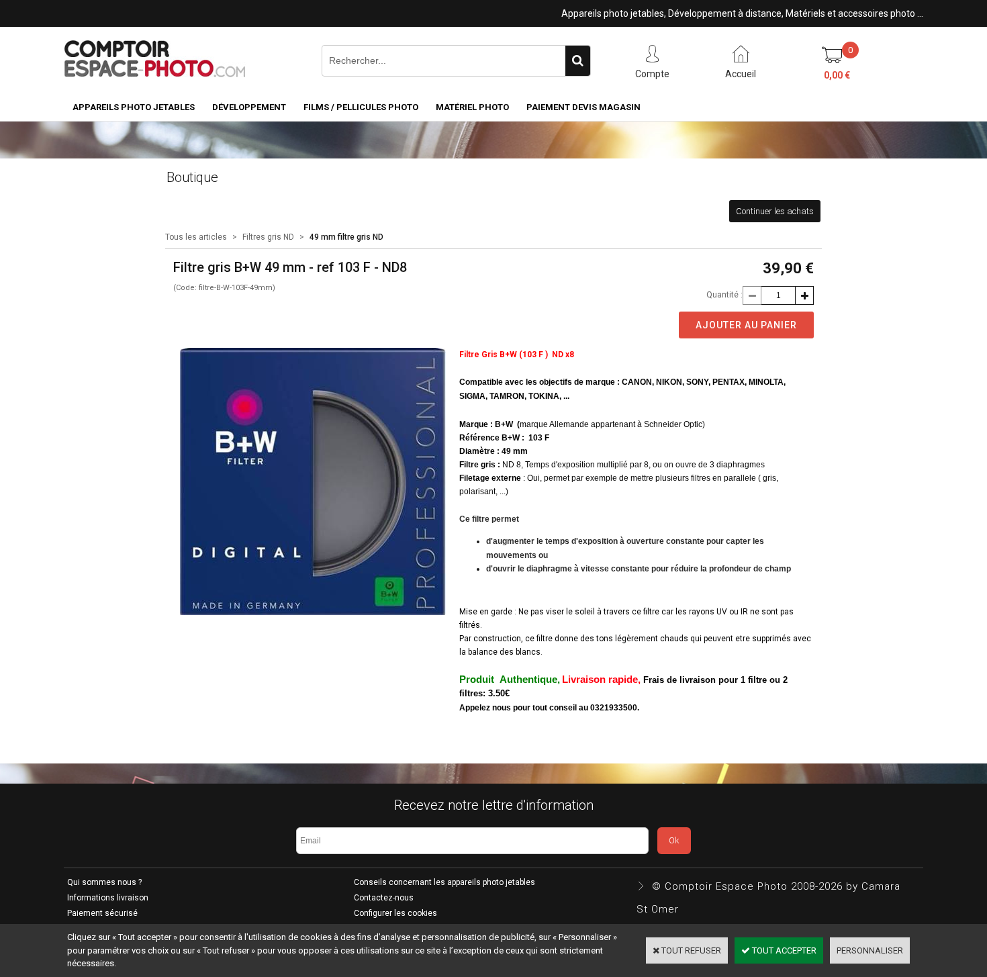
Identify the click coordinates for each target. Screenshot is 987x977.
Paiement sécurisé (102, 913)
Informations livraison (107, 897)
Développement (249, 107)
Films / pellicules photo (360, 107)
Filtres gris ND (268, 237)
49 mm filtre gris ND (346, 237)
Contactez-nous (384, 897)
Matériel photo (472, 107)
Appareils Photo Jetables (134, 107)
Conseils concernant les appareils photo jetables (444, 882)
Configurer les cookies (395, 913)
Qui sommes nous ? (104, 882)
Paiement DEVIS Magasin (583, 107)
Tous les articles (196, 237)
